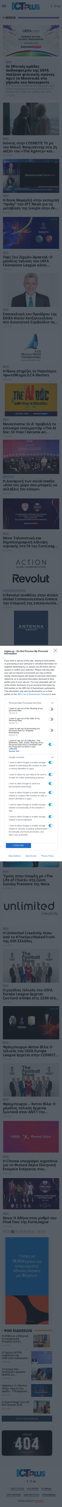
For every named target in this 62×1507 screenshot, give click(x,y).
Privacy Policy (47, 856)
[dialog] (31, 753)
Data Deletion (15, 856)
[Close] (56, 651)
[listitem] (31, 702)
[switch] (51, 709)
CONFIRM (18, 845)
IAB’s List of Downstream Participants (34, 694)
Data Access (31, 856)
